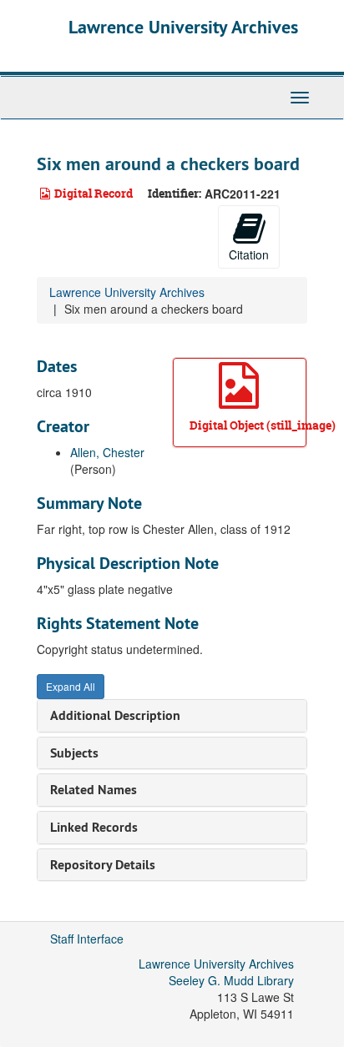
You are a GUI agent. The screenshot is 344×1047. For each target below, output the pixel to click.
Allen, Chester (107, 452)
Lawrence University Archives (183, 26)
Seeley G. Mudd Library (231, 980)
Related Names (93, 789)
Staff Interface (87, 938)
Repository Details (102, 864)
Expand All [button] (70, 686)
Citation (249, 254)
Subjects (74, 753)
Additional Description (115, 715)
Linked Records (94, 827)
